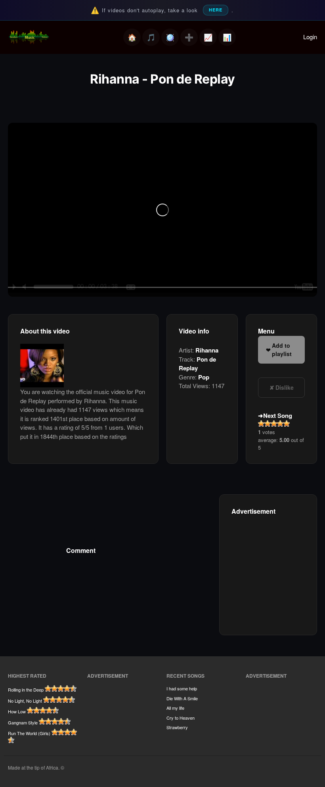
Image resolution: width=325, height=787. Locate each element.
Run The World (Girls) (29, 733)
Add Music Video (189, 37)
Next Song (277, 415)
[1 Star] (261, 423)
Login (310, 36)
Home (132, 37)
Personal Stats (208, 37)
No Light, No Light (25, 700)
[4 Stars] (280, 423)
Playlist (151, 37)
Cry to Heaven (180, 718)
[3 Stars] (274, 423)
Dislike (284, 387)
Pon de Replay (197, 364)
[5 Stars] (286, 423)
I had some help (181, 688)
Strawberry (177, 727)
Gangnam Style (23, 722)
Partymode (170, 37)
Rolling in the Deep (26, 689)
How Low (17, 711)
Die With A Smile (182, 698)
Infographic (227, 37)
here (215, 10)
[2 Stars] (267, 423)
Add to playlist (282, 349)
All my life (175, 708)
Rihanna (206, 350)
